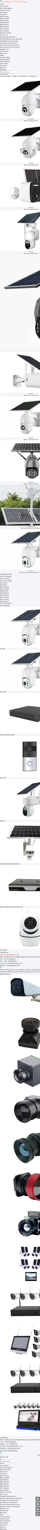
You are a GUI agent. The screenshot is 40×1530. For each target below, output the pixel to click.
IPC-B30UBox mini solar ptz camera (31, 208)
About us (3, 68)
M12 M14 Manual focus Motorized (11, 39)
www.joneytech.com (13, 1448)
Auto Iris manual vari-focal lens (10, 47)
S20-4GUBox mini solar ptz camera (31, 438)
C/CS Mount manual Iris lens (9, 41)
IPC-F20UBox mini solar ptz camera (31, 164)
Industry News (4, 59)
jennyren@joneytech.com (14, 1446)
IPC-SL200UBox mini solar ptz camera (31, 120)
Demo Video (4, 63)
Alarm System (4, 31)
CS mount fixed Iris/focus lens (9, 45)
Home (2, 4)
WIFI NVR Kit (4, 25)
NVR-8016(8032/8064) (7, 735)
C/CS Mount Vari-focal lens (8, 43)
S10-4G (2, 649)
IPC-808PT (3, 950)
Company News (5, 57)
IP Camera (3, 14)
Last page (8, 574)
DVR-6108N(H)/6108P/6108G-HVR (11, 907)
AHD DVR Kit (4, 20)
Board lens (3, 53)
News (2, 55)
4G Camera (4, 12)
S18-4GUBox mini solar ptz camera (31, 483)
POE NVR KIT (4, 23)
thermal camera (5, 10)
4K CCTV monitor (5, 33)
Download (3, 70)
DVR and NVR (4, 18)
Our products (4, 6)
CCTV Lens (3, 35)
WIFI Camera (4, 29)
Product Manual (5, 61)
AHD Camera (4, 16)
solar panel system (6, 8)
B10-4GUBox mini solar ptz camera (31, 394)
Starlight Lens (4, 49)
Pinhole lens (4, 51)
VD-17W (2, 778)
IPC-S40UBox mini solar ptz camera (31, 252)
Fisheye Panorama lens (7, 37)
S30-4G (2, 821)
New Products (5, 974)
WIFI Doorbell (4, 27)
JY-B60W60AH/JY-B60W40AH (9, 864)
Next (3, 574)
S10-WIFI (3, 692)
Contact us (3, 66)
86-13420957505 (11, 1444)
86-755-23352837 (10, 1442)
